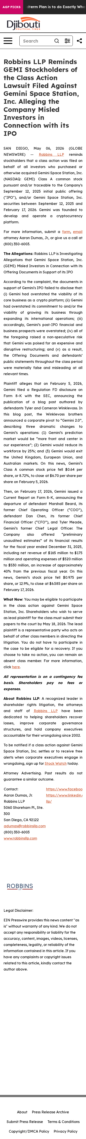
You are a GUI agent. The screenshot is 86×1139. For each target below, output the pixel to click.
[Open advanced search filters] (67, 41)
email (77, 231)
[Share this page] (79, 40)
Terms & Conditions (63, 1121)
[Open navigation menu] (8, 40)
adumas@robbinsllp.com (25, 826)
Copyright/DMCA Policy (29, 1131)
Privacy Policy (65, 1131)
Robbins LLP (51, 154)
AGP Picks (12, 7)
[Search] (56, 41)
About (22, 1112)
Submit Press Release (25, 1121)
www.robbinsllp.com (20, 838)
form (66, 231)
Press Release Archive (50, 1112)
